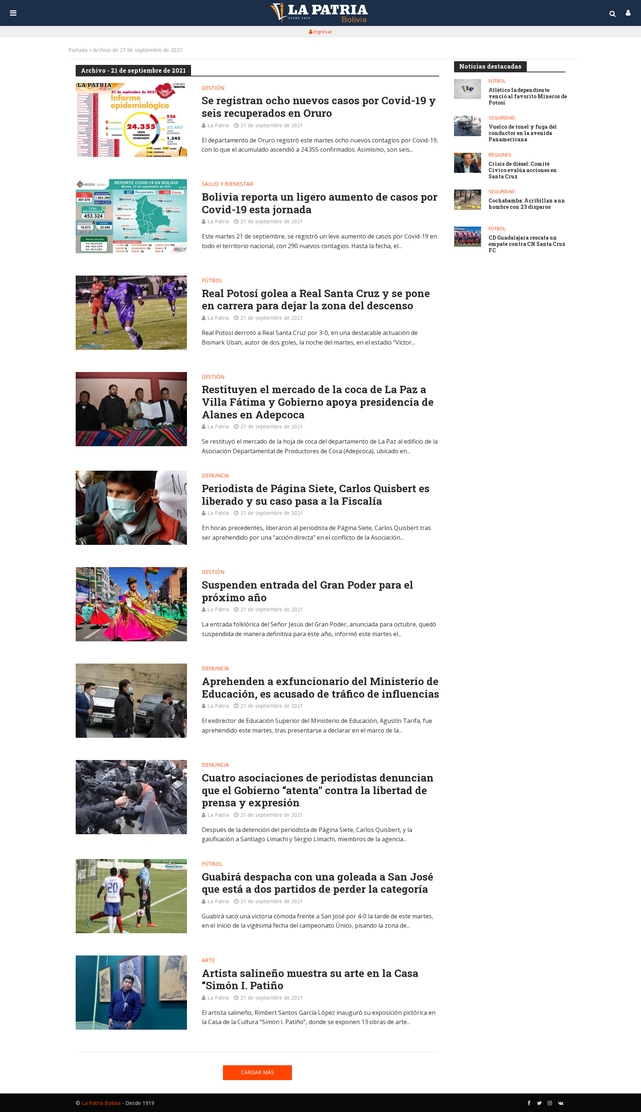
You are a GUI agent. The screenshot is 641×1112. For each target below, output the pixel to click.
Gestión (213, 88)
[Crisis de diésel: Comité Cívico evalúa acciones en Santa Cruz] (467, 163)
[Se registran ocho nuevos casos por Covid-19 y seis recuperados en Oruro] (131, 120)
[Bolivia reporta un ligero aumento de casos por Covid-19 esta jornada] (131, 216)
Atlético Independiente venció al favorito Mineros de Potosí (528, 96)
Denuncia (215, 476)
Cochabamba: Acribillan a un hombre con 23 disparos (527, 204)
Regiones (500, 155)
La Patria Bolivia (101, 1102)
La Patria (218, 125)
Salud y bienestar (227, 184)
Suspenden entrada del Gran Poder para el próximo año (307, 591)
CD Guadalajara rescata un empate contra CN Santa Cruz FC (527, 244)
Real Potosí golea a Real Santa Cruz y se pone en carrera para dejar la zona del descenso (316, 299)
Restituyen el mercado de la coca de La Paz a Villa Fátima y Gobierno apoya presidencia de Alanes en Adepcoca (318, 402)
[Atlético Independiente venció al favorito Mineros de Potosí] (467, 89)
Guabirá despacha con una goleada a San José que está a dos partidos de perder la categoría (317, 883)
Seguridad (502, 118)
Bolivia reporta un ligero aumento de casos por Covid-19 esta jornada (319, 203)
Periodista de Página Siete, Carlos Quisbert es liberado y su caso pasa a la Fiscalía (316, 494)
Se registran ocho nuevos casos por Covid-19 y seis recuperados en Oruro (319, 106)
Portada (78, 49)
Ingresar (322, 31)
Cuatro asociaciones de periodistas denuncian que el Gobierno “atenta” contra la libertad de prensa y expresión (318, 790)
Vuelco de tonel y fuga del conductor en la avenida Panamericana (523, 133)
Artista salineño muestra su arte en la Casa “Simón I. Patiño (310, 979)
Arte (208, 961)
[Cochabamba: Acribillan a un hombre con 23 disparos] (467, 200)
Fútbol (212, 281)
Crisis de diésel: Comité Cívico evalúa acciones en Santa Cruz (523, 170)
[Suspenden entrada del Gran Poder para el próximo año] (131, 604)
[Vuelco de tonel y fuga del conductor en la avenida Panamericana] (467, 126)
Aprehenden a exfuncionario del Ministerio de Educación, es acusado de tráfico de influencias (320, 687)
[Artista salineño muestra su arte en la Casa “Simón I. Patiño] (131, 992)
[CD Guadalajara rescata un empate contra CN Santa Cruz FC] (467, 237)
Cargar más (257, 1072)
